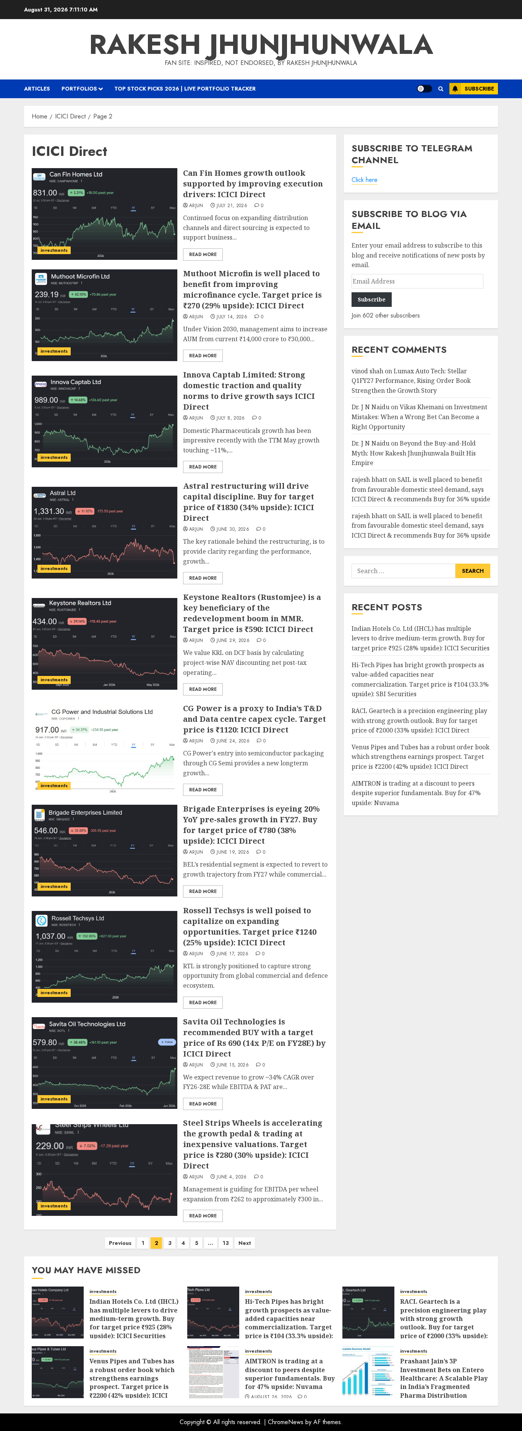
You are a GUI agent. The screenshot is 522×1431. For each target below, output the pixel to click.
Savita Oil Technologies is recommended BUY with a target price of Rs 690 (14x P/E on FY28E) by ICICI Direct (254, 1037)
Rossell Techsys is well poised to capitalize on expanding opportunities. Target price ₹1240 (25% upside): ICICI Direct (249, 926)
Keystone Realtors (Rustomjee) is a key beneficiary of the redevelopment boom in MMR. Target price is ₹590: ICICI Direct (252, 613)
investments (54, 250)
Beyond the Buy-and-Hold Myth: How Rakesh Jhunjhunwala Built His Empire (414, 453)
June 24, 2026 (233, 741)
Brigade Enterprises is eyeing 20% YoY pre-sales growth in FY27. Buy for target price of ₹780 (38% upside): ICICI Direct (251, 825)
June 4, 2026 (231, 1177)
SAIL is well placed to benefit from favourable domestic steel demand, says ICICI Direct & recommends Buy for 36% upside (421, 489)
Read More (203, 254)
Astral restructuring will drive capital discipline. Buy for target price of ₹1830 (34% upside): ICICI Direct (248, 502)
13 (226, 1243)
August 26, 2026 (271, 1397)
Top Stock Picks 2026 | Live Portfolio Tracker (185, 88)
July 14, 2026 (232, 317)
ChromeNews (285, 1422)
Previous (120, 1243)
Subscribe (479, 88)
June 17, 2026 (232, 954)
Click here (365, 180)
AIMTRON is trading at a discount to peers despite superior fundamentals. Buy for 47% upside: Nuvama (416, 793)
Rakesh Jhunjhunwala (261, 44)
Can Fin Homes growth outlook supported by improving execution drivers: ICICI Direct (253, 183)
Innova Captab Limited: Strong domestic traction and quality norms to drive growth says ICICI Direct (249, 390)
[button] (441, 88)
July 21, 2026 (232, 206)
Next (244, 1243)
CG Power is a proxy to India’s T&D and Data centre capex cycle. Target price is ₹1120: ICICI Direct (254, 719)
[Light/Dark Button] (424, 88)
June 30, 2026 (233, 530)
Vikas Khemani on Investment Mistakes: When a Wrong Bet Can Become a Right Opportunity (419, 417)
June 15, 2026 (233, 1065)
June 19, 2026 (233, 852)
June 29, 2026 (233, 641)
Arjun (196, 206)
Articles (37, 88)
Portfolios (79, 88)
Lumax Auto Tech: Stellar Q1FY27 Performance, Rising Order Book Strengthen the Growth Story (411, 381)
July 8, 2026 (231, 418)
